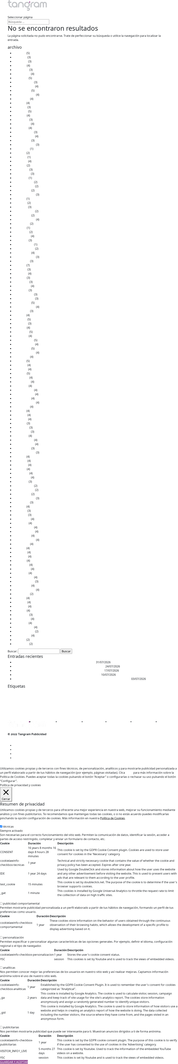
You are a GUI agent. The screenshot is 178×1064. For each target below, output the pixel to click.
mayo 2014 (20, 606)
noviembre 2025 (23, 86)
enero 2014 (20, 623)
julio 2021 (19, 265)
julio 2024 (19, 153)
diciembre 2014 (23, 577)
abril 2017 (19, 469)
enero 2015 (20, 573)
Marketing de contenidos (46, 704)
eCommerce (27, 697)
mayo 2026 (20, 61)
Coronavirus (131, 692)
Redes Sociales (27, 710)
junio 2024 (20, 157)
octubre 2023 (22, 190)
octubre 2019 (22, 348)
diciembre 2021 (23, 244)
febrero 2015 (21, 569)
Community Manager (104, 692)
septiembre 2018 (24, 402)
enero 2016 (20, 523)
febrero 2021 (21, 286)
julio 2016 (19, 506)
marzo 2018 (21, 427)
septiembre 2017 (24, 452)
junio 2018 (20, 415)
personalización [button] (10, 933)
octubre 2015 (22, 536)
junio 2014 (20, 602)
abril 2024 (19, 165)
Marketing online (96, 704)
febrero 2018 (21, 432)
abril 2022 (19, 228)
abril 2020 (19, 328)
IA (103, 697)
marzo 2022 (21, 232)
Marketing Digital (74, 704)
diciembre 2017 (23, 440)
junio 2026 (20, 57)
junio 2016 (20, 511)
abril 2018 (19, 423)
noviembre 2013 (23, 631)
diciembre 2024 (23, 132)
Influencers (129, 697)
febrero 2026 (21, 74)
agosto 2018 (21, 407)
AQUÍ (129, 773)
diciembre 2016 (23, 486)
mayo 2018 (20, 419)
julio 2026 (19, 53)
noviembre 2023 (23, 186)
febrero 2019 (21, 382)
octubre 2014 (22, 585)
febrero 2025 (21, 124)
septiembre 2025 (24, 95)
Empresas (41, 697)
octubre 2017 (22, 448)
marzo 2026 (21, 70)
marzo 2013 (21, 644)
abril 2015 (19, 561)
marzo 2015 (21, 565)
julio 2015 (19, 548)
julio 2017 (19, 457)
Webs (130, 710)
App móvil (35, 692)
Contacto (91, 13)
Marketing (20, 703)
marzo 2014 (21, 615)
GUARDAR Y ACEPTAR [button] (14, 1062)
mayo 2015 (20, 556)
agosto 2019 (21, 357)
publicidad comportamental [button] (18, 899)
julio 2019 (19, 361)
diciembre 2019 (23, 340)
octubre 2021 (22, 253)
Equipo (45, 13)
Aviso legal (15, 738)
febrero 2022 (21, 236)
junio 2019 (20, 365)
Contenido (120, 692)
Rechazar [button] (36, 781)
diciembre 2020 (23, 294)
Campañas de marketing (81, 692)
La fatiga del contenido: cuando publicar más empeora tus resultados (59, 666)
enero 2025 (20, 128)
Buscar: (12, 651)
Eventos (67, 697)
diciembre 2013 (23, 627)
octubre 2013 (22, 635)
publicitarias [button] (8, 1023)
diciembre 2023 (23, 182)
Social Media (53, 710)
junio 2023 (20, 203)
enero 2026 (20, 78)
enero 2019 (20, 386)
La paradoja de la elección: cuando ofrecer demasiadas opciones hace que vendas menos (72, 679)
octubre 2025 (22, 90)
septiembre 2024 (24, 144)
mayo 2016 (20, 515)
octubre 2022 (22, 215)
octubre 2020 (22, 303)
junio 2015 (20, 552)
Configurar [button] (50, 781)
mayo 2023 (20, 207)
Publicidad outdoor (158, 704)
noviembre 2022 (23, 211)
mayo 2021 (20, 273)
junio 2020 (20, 319)
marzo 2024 (21, 169)
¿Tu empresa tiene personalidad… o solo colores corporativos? (54, 662)
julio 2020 (19, 315)
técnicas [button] (5, 822)
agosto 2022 (21, 224)
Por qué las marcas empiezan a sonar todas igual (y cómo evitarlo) (56, 675)
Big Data (44, 692)
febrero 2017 (21, 477)
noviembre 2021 (23, 248)
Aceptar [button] (23, 781)
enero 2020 (20, 336)
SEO (43, 710)
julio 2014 (19, 598)
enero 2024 (20, 178)
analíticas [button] (6, 963)
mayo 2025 (20, 111)
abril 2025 (19, 115)
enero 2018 (20, 436)
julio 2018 (19, 411)
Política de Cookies (112, 818)
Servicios (13, 13)
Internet (143, 697)
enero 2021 (20, 290)
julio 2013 (19, 640)
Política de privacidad (21, 746)
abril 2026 (19, 65)
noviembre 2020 (23, 298)
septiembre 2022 (24, 219)
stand (63, 710)
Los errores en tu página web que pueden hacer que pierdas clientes (58, 670)
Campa (65, 692)
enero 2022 (20, 240)
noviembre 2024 (23, 136)
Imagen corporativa (114, 697)
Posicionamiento (114, 704)
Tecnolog (104, 711)
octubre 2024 (22, 140)
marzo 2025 (21, 120)
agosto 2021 (21, 261)
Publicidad (136, 703)
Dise (157, 692)
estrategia (54, 697)
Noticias (75, 13)
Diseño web (14, 697)
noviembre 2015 (23, 531)
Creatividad (146, 692)
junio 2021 (20, 269)
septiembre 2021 (24, 257)
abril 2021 (19, 278)
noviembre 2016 (23, 490)
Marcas (162, 697)
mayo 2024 (20, 161)
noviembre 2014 (23, 581)
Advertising (14, 692)
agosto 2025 (21, 99)
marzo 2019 (21, 377)
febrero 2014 (21, 619)
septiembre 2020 (24, 307)
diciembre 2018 (23, 390)
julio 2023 (19, 199)
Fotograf (87, 697)
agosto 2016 (21, 502)
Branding (55, 692)
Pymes (11, 710)
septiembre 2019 (24, 352)
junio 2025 (20, 107)
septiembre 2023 (24, 194)
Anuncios (25, 692)
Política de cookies (20, 742)
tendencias (114, 710)
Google (96, 697)
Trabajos (29, 13)
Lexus (154, 697)
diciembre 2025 (23, 82)
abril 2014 (19, 610)
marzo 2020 (21, 332)
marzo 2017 (21, 473)
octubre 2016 (22, 494)
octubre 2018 (22, 398)
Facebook (78, 698)
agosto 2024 (21, 149)
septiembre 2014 (24, 590)
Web (124, 710)
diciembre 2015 (23, 527)
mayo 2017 (20, 465)
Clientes (59, 13)
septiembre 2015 (24, 540)
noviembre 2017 (23, 444)
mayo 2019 (20, 369)
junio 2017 (20, 461)
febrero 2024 (21, 174)
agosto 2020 (21, 311)
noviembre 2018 (23, 394)
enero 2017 (20, 481)
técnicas (8, 826)
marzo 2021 (21, 282)
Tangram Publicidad (90, 711)
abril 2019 (19, 373)
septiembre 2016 (24, 498)
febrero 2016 (21, 519)
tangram (74, 710)
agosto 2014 (21, 594)
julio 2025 (19, 103)
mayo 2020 (20, 323)
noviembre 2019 (23, 344)
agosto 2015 (21, 544)
